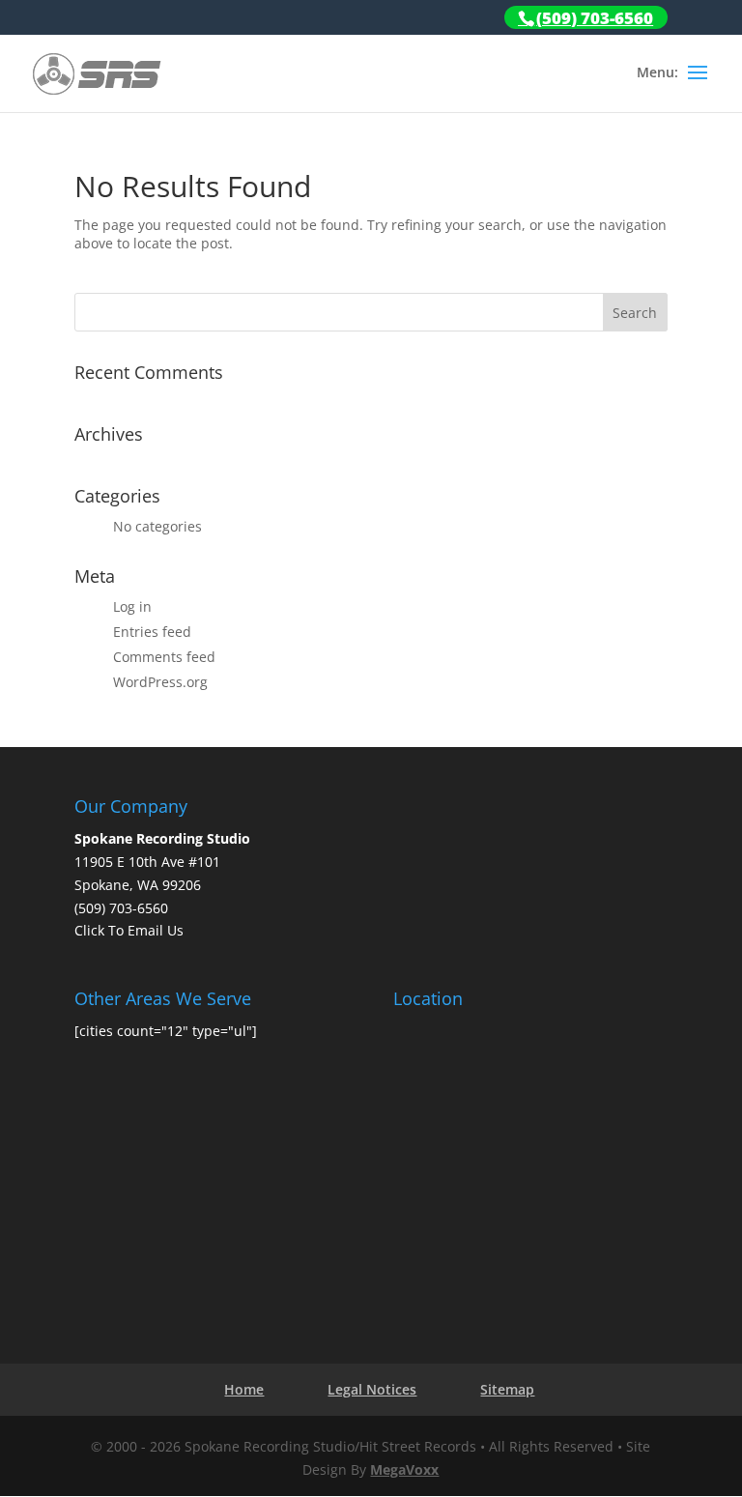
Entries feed (152, 631)
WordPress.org (160, 682)
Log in (132, 606)
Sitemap (507, 1389)
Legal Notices (372, 1389)
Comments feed (164, 657)
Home (244, 1389)
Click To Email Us (129, 930)
